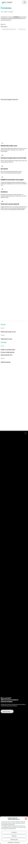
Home (2, 11)
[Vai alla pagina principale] (7, 2)
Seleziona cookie (14, 839)
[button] (26, 818)
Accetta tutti (14, 832)
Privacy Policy (17, 842)
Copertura (5, 11)
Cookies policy (11, 842)
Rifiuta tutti (14, 836)
